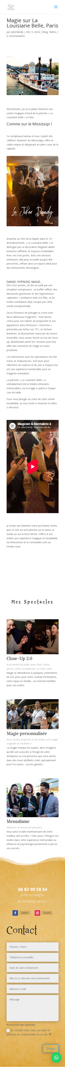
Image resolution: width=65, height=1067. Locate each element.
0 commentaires (16, 36)
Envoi (50, 1048)
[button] (56, 1057)
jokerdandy (17, 32)
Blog (45, 32)
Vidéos (53, 32)
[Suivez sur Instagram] (37, 913)
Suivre (24, 912)
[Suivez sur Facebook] (15, 913)
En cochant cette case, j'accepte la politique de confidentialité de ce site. (28, 1032)
